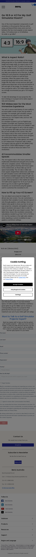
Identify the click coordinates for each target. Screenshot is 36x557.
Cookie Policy (22, 277)
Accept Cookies (18, 284)
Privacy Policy (9, 279)
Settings (18, 295)
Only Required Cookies (18, 289)
